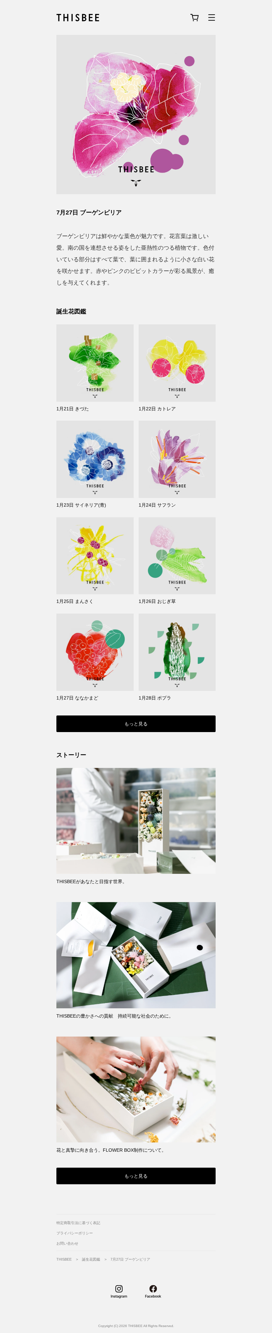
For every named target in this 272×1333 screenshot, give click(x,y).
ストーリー (71, 755)
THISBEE (64, 1259)
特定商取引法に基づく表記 (78, 1223)
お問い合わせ (67, 1243)
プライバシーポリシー (74, 1233)
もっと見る (136, 723)
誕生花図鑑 (71, 311)
